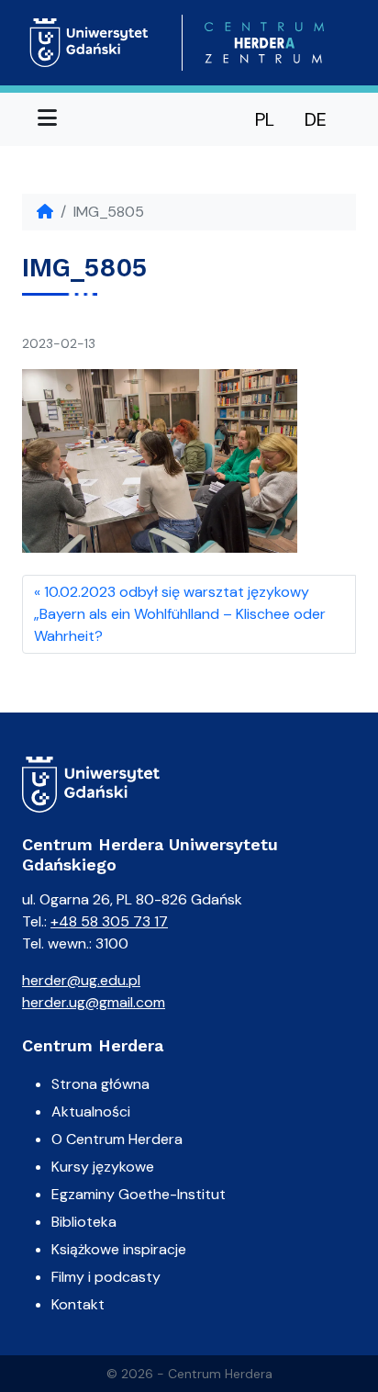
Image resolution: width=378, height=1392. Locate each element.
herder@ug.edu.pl (81, 980)
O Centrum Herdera (117, 1139)
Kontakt (78, 1304)
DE (316, 119)
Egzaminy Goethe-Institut (138, 1194)
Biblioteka (84, 1221)
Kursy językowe (102, 1166)
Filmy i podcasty (106, 1276)
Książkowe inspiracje (118, 1249)
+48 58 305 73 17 (109, 921)
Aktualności (90, 1111)
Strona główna (100, 1084)
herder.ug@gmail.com (93, 1002)
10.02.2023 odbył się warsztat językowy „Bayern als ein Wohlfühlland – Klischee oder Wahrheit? (180, 613)
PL (264, 119)
